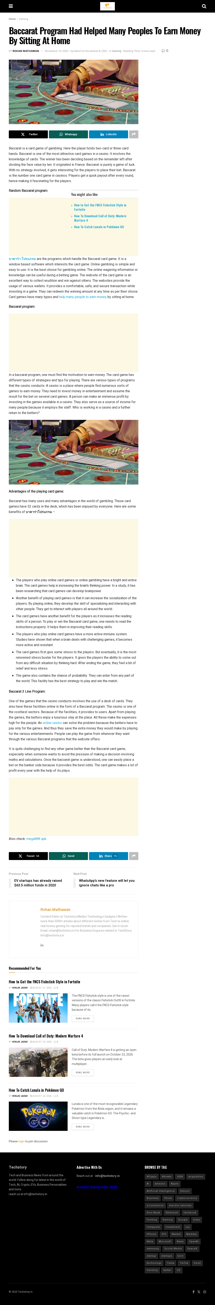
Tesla (170, 1263)
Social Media (173, 1248)
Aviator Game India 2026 (97, 1187)
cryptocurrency (187, 1198)
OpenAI (194, 1241)
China (168, 1198)
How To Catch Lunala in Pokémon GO (99, 226)
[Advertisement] (73, 264)
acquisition (195, 1176)
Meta (150, 1241)
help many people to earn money (83, 297)
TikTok (184, 1263)
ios (188, 1227)
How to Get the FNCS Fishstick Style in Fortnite (100, 207)
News (180, 1241)
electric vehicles (180, 1205)
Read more (83, 1018)
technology (154, 1263)
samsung (153, 1248)
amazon (160, 1183)
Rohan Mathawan (26, 51)
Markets (191, 1234)
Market (176, 1234)
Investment (173, 1227)
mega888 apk (36, 839)
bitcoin (185, 1191)
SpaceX (192, 1248)
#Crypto (152, 1176)
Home (12, 19)
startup (151, 1256)
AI (148, 1183)
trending (152, 1270)
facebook (190, 1212)
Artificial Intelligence (161, 1191)
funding (152, 1219)
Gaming (23, 19)
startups (166, 1256)
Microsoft (165, 1241)
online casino (52, 723)
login (21, 1141)
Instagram (153, 1227)
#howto (167, 1176)
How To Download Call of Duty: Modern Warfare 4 (100, 217)
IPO (164, 1234)
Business (153, 1198)
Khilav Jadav (20, 988)
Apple (174, 1183)
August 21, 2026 (41, 988)
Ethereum (172, 1212)
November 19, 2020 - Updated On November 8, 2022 (76, 51)
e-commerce (155, 1205)
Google (183, 1219)
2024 (180, 1176)
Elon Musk (153, 1212)
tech (181, 1256)
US (178, 1270)
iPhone (151, 1234)
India (196, 1219)
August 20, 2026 (41, 1042)
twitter (167, 1270)
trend (197, 1263)
